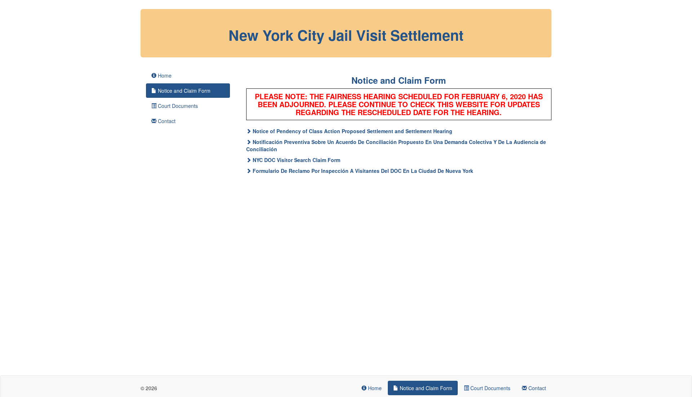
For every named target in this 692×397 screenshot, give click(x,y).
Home (164, 75)
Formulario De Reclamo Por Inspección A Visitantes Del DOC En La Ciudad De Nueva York (363, 170)
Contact (166, 121)
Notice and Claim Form (183, 90)
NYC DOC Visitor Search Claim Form (296, 159)
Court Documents (177, 105)
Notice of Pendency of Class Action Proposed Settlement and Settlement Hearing (352, 131)
